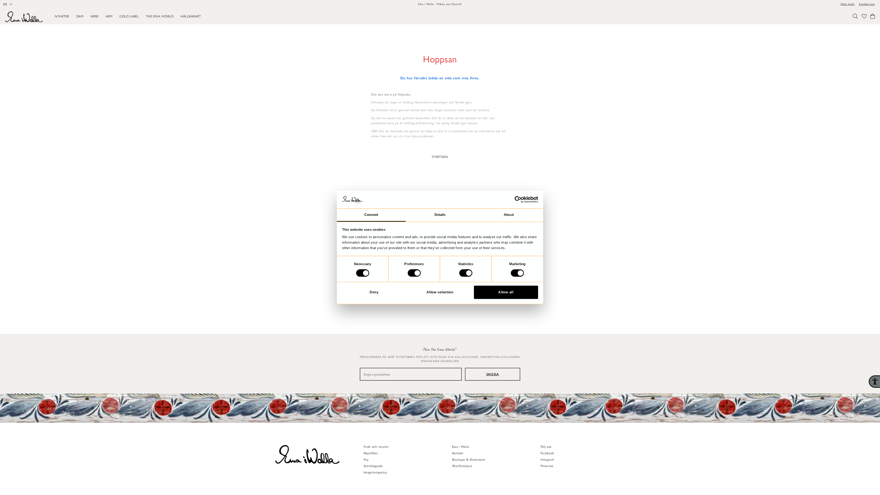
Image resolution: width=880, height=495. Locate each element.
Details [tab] (440, 215)
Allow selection (440, 292)
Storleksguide (373, 466)
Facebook (547, 453)
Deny (374, 292)
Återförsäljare (462, 466)
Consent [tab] (371, 215)
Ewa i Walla (460, 447)
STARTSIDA (440, 157)
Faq (366, 460)
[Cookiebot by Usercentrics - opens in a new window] (518, 199)
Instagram (547, 460)
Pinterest (547, 466)
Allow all (505, 292)
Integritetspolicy (375, 472)
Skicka (492, 374)
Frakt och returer (376, 447)
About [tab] (509, 215)
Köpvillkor (371, 453)
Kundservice (867, 4)
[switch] (414, 273)
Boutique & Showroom (468, 460)
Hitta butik (848, 4)
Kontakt (457, 453)
